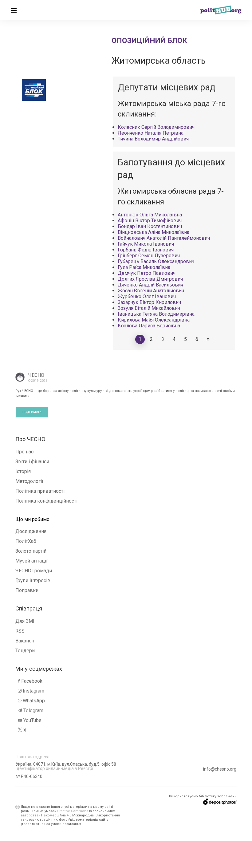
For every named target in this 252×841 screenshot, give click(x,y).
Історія (23, 471)
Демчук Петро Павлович (146, 273)
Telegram (33, 710)
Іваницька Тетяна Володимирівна (156, 314)
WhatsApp (34, 701)
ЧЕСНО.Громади (33, 571)
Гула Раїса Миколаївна (144, 267)
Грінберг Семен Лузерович (149, 256)
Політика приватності (40, 491)
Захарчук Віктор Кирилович (149, 302)
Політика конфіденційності (46, 501)
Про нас (24, 452)
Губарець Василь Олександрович (156, 261)
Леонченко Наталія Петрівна (150, 133)
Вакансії (24, 641)
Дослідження (30, 531)
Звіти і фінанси (32, 461)
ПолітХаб (25, 541)
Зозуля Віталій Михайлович (149, 308)
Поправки (26, 590)
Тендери (25, 650)
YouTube (32, 720)
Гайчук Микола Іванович (146, 244)
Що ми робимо (32, 519)
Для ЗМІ (24, 621)
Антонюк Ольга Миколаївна (150, 215)
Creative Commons (72, 811)
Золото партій (30, 551)
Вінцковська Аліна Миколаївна (153, 232)
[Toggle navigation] (14, 10)
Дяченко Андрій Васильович (150, 285)
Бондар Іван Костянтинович (150, 226)
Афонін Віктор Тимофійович (150, 220)
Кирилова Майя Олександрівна (154, 320)
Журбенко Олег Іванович (147, 296)
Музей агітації (31, 561)
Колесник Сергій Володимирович (156, 127)
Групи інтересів (32, 580)
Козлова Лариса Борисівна (149, 326)
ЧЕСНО (36, 375)
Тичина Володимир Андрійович (153, 139)
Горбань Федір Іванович (146, 250)
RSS (20, 631)
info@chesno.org (219, 769)
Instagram (33, 691)
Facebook (31, 681)
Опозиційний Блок (149, 40)
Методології (29, 481)
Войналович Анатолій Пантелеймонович (164, 238)
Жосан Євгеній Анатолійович (151, 291)
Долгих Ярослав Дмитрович (150, 279)
